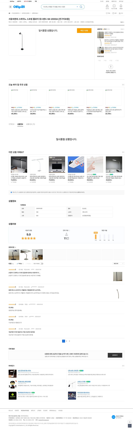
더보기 (121, 22)
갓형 (37, 212)
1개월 (99, 60)
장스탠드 (84, 208)
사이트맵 (60, 410)
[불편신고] (130, 422)
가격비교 (11, 124)
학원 (36, 1)
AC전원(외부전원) (86, 215)
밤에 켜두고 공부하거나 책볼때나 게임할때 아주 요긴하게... (25, 290)
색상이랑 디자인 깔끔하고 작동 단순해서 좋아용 (22, 332)
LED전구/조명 (25, 13)
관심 (109, 13)
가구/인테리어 (15, 13)
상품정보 (20, 124)
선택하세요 (34, 13)
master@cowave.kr (43, 420)
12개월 (117, 60)
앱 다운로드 (119, 416)
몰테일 (107, 1)
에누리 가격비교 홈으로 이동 (19, 7)
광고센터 (45, 410)
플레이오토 (114, 1)
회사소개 (11, 410)
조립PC (28, 1)
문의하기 (115, 355)
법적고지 (33, 410)
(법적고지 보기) (80, 192)
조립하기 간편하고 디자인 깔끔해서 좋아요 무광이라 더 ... (24, 273)
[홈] (9, 13)
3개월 (105, 60)
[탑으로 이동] (130, 426)
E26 (37, 215)
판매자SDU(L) (52, 410)
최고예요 (11, 307)
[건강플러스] (12, 1)
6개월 (110, 60)
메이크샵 (121, 1)
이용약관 (17, 410)
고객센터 (39, 410)
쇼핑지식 (19, 1)
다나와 (101, 1)
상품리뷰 (30, 124)
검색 (81, 6)
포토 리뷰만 (36, 263)
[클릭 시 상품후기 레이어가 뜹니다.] (14, 254)
